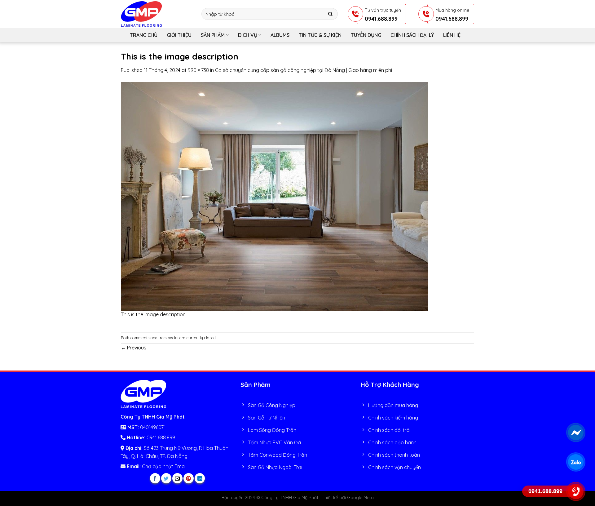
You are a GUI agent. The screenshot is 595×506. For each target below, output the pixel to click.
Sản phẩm (213, 35)
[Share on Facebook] (155, 478)
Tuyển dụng (366, 35)
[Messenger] (575, 432)
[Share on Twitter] (166, 478)
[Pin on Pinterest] (188, 478)
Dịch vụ (247, 35)
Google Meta (360, 497)
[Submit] (330, 14)
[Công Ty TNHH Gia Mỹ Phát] (156, 14)
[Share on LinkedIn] (200, 478)
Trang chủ (143, 35)
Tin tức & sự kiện (320, 35)
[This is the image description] (274, 196)
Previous (133, 347)
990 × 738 (198, 70)
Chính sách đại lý (412, 35)
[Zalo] (575, 462)
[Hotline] (575, 491)
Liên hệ (452, 35)
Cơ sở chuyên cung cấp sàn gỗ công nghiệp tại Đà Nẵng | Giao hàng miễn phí (303, 70)
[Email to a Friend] (177, 478)
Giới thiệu (179, 35)
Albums (280, 35)
